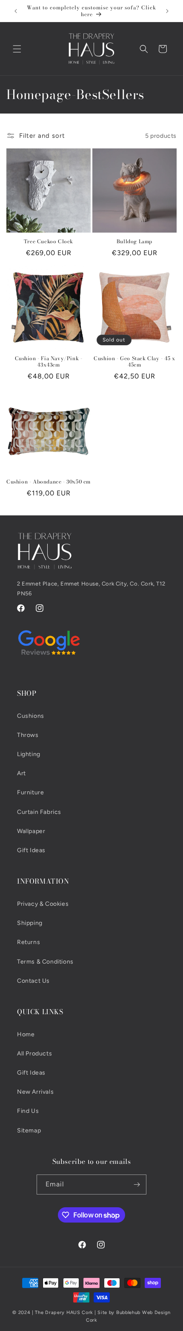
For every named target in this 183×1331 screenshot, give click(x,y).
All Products (34, 1053)
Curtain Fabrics (39, 812)
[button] (17, 49)
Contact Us (33, 980)
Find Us (28, 1111)
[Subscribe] (136, 1184)
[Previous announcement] (15, 11)
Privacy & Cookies (43, 903)
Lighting (28, 754)
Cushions (30, 716)
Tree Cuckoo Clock (48, 241)
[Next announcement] (167, 11)
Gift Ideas (31, 850)
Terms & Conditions (45, 961)
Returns (28, 942)
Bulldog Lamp (134, 241)
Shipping (30, 923)
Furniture (30, 792)
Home (25, 1034)
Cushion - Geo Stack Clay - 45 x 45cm (134, 361)
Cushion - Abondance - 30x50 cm (48, 481)
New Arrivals (35, 1091)
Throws (28, 735)
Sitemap (29, 1130)
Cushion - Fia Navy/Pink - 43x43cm (49, 361)
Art (21, 773)
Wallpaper (31, 831)
